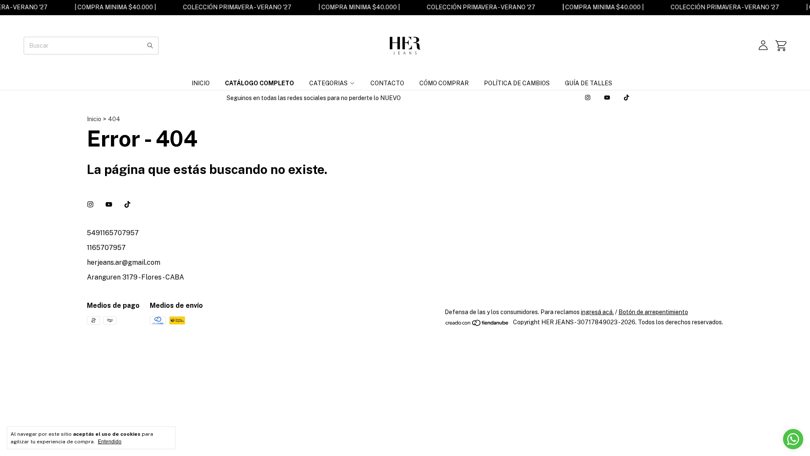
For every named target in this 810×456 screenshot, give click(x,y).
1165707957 (106, 248)
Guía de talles (588, 83)
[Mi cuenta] (763, 45)
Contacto (387, 83)
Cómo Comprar (444, 83)
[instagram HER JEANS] (588, 98)
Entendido (110, 442)
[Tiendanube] (477, 324)
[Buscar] (150, 45)
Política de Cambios (517, 83)
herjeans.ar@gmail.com (123, 262)
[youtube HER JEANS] (607, 98)
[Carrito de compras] (780, 45)
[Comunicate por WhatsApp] (793, 439)
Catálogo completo (259, 83)
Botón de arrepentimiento (653, 312)
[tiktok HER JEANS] (626, 98)
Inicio (201, 83)
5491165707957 (113, 233)
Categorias (328, 83)
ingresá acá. (597, 312)
